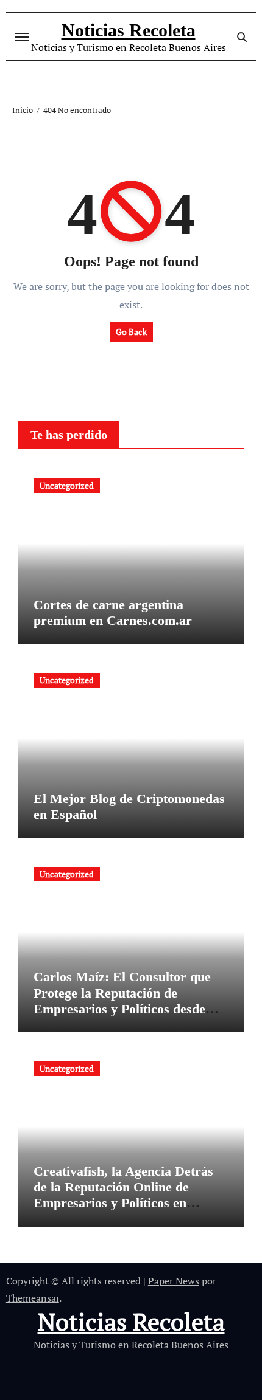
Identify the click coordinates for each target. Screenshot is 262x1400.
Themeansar (32, 1298)
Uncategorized (67, 485)
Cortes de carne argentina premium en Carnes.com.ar (113, 612)
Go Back (131, 331)
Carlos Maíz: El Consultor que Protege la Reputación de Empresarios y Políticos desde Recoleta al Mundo (122, 1000)
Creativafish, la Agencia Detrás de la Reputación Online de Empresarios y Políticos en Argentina (123, 1195)
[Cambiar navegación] (22, 37)
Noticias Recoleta (129, 30)
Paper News (173, 1281)
